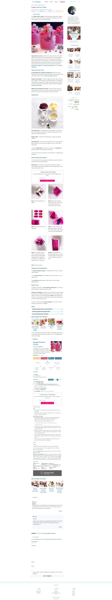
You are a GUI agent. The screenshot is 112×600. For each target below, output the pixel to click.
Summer (56, 1)
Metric (55, 379)
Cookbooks (56, 591)
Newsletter (56, 590)
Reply (60, 511)
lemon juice (42, 389)
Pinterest (73, 595)
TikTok (73, 591)
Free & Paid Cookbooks (62, 2)
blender (36, 374)
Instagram (73, 590)
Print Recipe (37, 358)
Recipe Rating (34, 541)
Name (33, 561)
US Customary (50, 379)
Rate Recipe (58, 358)
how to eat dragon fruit (50, 75)
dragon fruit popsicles (49, 65)
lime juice (39, 280)
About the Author (38, 590)
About (51, 1)
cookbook (69, 18)
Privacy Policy (38, 591)
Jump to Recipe (37, 14)
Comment (33, 545)
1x (57, 379)
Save (52, 358)
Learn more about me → (75, 23)
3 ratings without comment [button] (49, 533)
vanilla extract (43, 388)
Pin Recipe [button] (45, 358)
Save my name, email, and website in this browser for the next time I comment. (48, 573)
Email (33, 566)
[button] (33, 355)
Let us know (46, 473)
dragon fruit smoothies (36, 65)
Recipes (46, 1)
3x (60, 379)
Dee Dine (40, 346)
